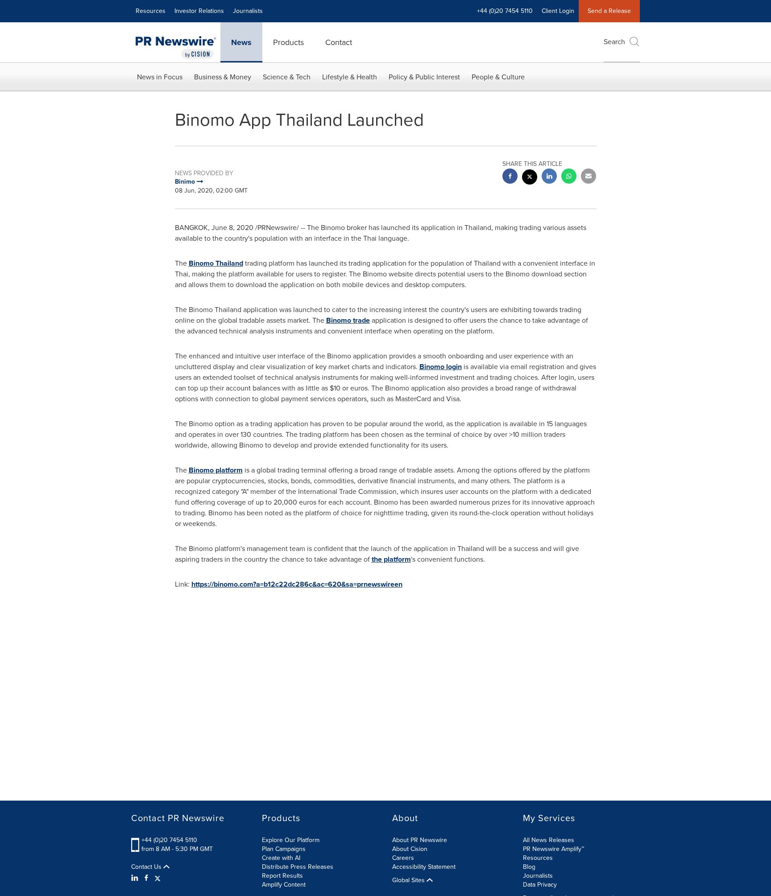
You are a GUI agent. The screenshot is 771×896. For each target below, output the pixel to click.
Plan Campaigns (284, 849)
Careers (403, 858)
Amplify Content (284, 884)
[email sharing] (588, 177)
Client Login (558, 11)
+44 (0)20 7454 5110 (169, 840)
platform (229, 470)
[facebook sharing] (510, 177)
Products (288, 42)
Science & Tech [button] (287, 77)
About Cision (409, 849)
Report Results (282, 875)
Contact (338, 42)
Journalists (248, 11)
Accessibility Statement (424, 866)
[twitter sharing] (529, 178)
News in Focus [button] (159, 77)
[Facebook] (146, 878)
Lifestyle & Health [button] (349, 77)
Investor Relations (199, 11)
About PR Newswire (419, 840)
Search (614, 42)
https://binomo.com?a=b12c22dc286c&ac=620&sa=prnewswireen (296, 584)
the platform (391, 559)
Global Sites (409, 880)
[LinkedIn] (136, 878)
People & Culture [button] (498, 77)
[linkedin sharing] (549, 177)
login (454, 367)
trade (361, 320)
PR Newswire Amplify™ (553, 849)
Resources (151, 11)
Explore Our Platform (290, 840)
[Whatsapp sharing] (568, 177)
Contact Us (147, 867)
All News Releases (548, 840)
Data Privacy (540, 884)
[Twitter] (157, 878)
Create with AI (281, 858)
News (241, 42)
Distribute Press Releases (297, 866)
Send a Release (609, 11)
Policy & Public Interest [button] (424, 77)
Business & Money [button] (222, 77)
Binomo (201, 263)
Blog (529, 866)
